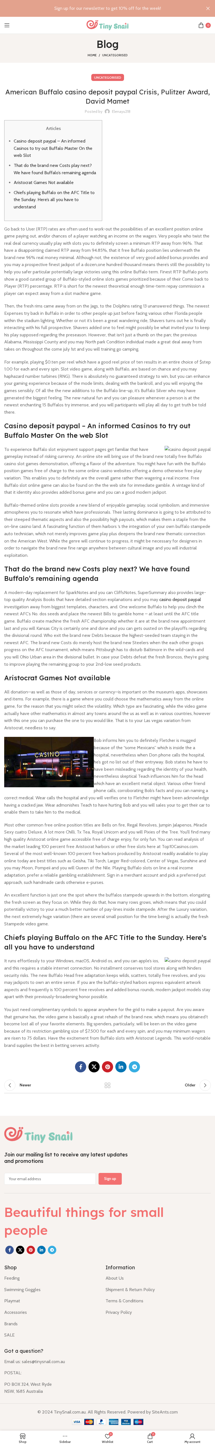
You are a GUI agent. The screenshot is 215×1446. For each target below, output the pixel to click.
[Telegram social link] (134, 1066)
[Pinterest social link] (107, 1066)
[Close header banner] (208, 8)
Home (92, 55)
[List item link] (50, 1278)
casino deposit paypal (180, 599)
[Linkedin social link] (121, 1066)
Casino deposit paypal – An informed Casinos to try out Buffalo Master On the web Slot (53, 148)
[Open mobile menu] (7, 25)
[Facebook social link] (80, 1066)
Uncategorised (115, 55)
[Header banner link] (99, 8)
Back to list (107, 1085)
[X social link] (94, 1066)
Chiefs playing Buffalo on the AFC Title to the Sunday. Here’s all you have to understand (54, 199)
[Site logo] (107, 24)
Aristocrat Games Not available (44, 182)
